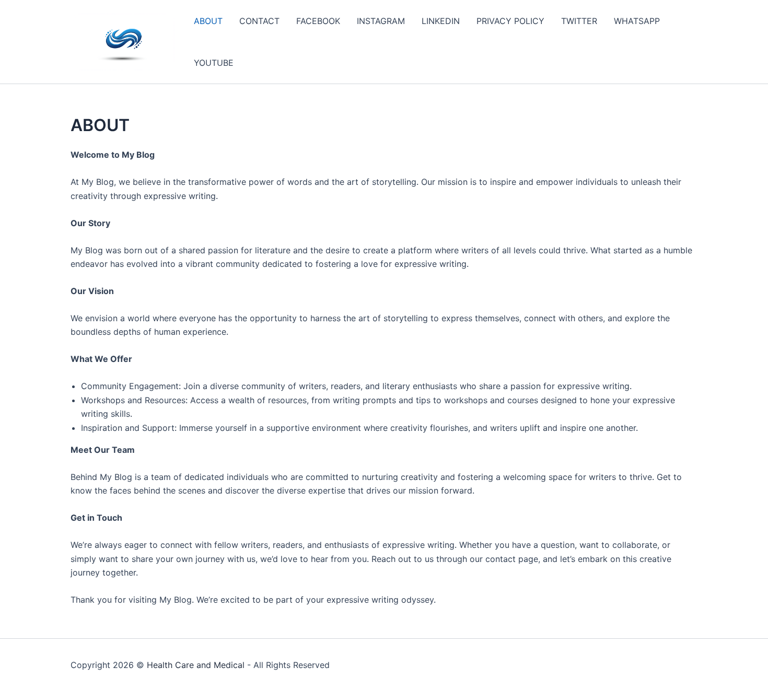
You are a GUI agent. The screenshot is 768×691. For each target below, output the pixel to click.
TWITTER (579, 21)
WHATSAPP (637, 21)
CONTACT (259, 21)
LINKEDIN (441, 21)
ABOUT (208, 21)
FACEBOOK (318, 21)
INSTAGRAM (381, 21)
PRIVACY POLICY (510, 21)
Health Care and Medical (196, 665)
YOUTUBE (214, 62)
